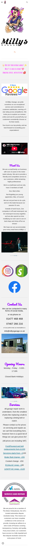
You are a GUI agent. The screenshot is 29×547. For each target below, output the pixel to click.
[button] (2, 2)
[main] (14, 69)
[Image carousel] (14, 244)
